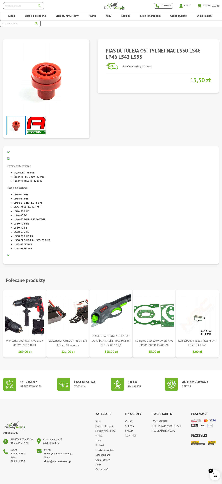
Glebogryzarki (178, 16)
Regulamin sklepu (164, 430)
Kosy (108, 16)
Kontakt (130, 435)
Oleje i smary (204, 16)
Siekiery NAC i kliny (67, 16)
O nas (128, 421)
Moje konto (159, 421)
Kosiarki (125, 16)
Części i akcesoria (35, 16)
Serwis (129, 426)
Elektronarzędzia (150, 16)
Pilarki (92, 16)
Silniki (98, 464)
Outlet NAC (101, 469)
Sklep (11, 16)
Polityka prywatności (166, 426)
